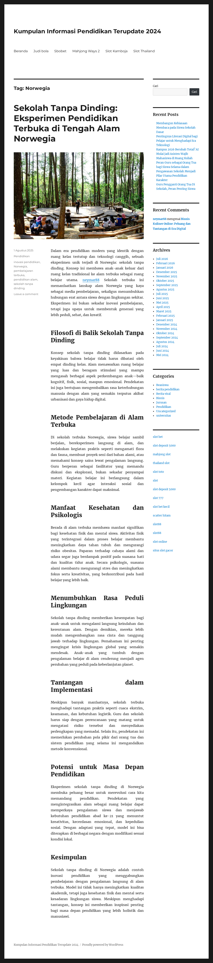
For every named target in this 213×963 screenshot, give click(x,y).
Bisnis (160, 398)
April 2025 (163, 307)
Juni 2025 (162, 298)
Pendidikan (22, 256)
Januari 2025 (164, 320)
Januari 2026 (164, 267)
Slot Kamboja (116, 51)
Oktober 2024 (165, 333)
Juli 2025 (162, 294)
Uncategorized (166, 411)
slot (155, 480)
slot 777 (158, 498)
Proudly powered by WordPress (102, 945)
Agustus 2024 (165, 342)
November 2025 (166, 276)
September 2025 (167, 285)
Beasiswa (162, 385)
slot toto (158, 472)
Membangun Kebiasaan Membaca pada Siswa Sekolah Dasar (176, 128)
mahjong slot (162, 454)
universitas (163, 415)
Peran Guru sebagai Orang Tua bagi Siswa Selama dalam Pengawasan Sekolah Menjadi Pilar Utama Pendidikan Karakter (176, 171)
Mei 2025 (162, 302)
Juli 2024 (162, 346)
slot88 (157, 524)
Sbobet (60, 51)
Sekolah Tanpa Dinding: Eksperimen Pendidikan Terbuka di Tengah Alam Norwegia (67, 123)
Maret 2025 (163, 311)
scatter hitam (162, 515)
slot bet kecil (161, 507)
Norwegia (20, 266)
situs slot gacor (163, 550)
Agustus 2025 (165, 289)
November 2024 (166, 329)
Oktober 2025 (165, 281)
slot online (160, 542)
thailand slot (161, 463)
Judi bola (40, 51)
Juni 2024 (162, 350)
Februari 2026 (165, 263)
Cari (155, 86)
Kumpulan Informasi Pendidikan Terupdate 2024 (87, 31)
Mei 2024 (162, 355)
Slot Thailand (144, 51)
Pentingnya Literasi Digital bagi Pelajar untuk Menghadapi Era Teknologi (177, 141)
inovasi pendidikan (27, 262)
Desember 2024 (166, 324)
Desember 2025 (166, 272)
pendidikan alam (25, 279)
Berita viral (163, 394)
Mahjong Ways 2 (86, 51)
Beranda (21, 51)
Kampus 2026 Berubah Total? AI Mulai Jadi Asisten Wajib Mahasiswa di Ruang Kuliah (177, 154)
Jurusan (161, 402)
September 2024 (167, 337)
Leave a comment (26, 294)
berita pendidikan (168, 389)
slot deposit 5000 (164, 445)
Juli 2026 (162, 259)
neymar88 (91, 280)
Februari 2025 (165, 316)
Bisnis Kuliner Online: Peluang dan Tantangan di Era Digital (172, 224)
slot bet (158, 437)
